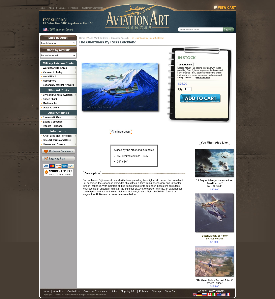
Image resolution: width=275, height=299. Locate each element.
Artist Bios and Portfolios (57, 135)
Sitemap (156, 291)
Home (42, 8)
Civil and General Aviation (57, 94)
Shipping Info (128, 291)
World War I (49, 76)
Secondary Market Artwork (58, 85)
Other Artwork (51, 107)
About (51, 8)
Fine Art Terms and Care (57, 140)
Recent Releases (53, 126)
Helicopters (49, 80)
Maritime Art (50, 103)
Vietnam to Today (53, 72)
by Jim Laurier (215, 281)
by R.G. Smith (214, 183)
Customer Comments (92, 8)
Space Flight (50, 99)
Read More (203, 77)
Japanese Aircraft (119, 38)
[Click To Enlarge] (121, 131)
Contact (62, 8)
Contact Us (73, 291)
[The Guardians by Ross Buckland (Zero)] (121, 88)
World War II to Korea (97, 38)
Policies (74, 8)
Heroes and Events (54, 144)
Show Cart (170, 291)
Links (114, 291)
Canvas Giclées (52, 117)
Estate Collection (52, 121)
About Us (58, 291)
